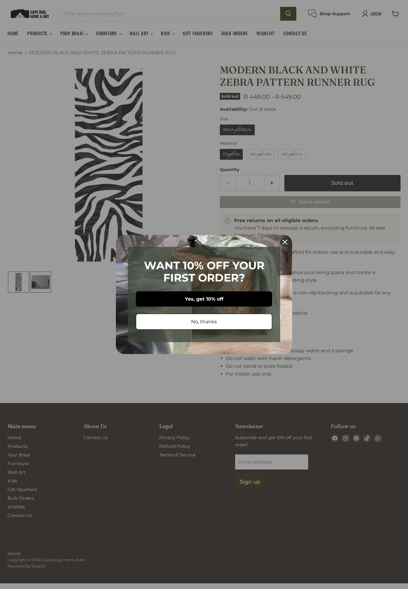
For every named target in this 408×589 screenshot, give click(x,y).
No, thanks (204, 322)
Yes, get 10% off (204, 299)
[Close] (285, 242)
